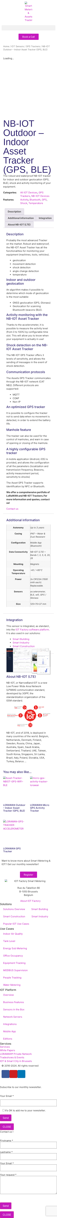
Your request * (8, 1175)
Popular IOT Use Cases (16, 923)
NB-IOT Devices (40, 195)
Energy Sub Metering (15, 948)
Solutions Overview (14, 909)
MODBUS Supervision (15, 970)
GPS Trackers (33, 46)
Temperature (35, 203)
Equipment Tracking (14, 962)
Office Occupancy (13, 955)
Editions (7, 1038)
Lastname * (6, 1152)
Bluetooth (35, 199)
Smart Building (21, 639)
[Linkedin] (21, 1074)
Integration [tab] (45, 218)
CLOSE (7, 1126)
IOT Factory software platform (32, 629)
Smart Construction (24, 646)
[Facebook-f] (6, 1074)
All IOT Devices (28, 192)
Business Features (13, 1002)
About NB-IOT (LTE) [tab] (19, 224)
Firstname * (6, 1140)
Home (6, 46)
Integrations (10, 1024)
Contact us (12, 508)
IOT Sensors (17, 46)
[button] (28, 27)
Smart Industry (21, 642)
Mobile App (9, 1031)
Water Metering (11, 984)
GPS (44, 199)
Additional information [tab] (21, 218)
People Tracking (12, 977)
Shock (23, 203)
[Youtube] (13, 1074)
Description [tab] (14, 211)
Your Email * (7, 1096)
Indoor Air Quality (13, 933)
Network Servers (12, 1016)
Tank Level (9, 941)
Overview (8, 994)
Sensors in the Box (13, 1009)
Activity (24, 199)
